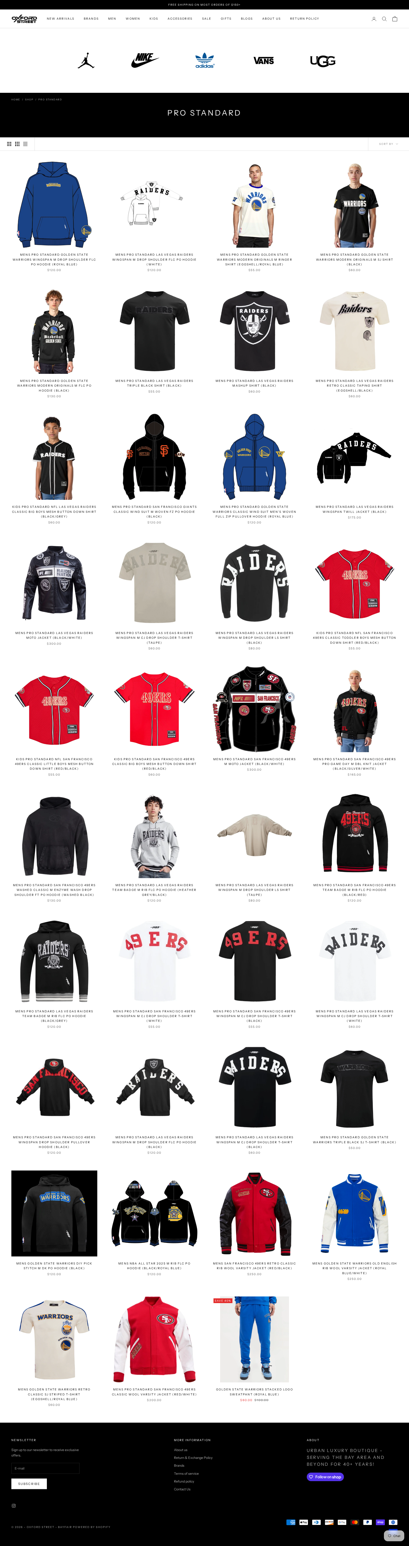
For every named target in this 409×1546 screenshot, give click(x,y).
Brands (91, 19)
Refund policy (184, 1481)
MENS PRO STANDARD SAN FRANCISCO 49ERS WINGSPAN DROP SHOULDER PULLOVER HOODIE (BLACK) (54, 1142)
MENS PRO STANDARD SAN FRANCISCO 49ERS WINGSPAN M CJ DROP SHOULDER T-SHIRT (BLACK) (254, 1016)
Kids (154, 19)
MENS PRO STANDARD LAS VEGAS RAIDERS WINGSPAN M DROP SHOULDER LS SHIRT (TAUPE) (255, 890)
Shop (29, 99)
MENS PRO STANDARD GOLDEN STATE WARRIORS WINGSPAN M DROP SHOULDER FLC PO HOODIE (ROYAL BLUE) (54, 259)
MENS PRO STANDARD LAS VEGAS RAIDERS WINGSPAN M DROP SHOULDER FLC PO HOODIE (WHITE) (154, 259)
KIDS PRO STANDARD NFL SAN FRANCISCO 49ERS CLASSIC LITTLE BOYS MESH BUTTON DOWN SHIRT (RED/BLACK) (54, 764)
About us (271, 19)
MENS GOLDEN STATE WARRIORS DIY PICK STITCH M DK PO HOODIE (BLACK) (54, 1266)
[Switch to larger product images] (9, 144)
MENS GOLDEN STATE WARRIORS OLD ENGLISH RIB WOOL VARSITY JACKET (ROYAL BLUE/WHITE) (354, 1268)
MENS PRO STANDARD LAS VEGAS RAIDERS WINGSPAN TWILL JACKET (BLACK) (355, 509)
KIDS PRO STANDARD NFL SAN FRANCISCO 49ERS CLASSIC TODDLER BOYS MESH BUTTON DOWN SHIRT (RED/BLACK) (354, 637)
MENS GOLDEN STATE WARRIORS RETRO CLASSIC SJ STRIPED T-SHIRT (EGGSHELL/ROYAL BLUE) (54, 1394)
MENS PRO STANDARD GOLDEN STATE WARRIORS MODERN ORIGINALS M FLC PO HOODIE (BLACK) (54, 385)
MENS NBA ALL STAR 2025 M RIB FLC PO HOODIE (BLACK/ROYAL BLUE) (154, 1266)
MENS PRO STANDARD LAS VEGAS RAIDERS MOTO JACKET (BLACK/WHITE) (54, 635)
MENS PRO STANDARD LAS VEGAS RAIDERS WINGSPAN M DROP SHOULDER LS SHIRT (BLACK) (255, 637)
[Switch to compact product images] (25, 144)
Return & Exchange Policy (193, 1458)
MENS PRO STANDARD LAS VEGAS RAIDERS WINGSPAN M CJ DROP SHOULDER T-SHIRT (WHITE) (355, 1016)
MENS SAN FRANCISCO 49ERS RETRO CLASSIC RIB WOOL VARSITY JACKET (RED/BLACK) (254, 1266)
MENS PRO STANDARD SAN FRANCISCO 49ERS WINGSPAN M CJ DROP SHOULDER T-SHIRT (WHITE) (154, 1016)
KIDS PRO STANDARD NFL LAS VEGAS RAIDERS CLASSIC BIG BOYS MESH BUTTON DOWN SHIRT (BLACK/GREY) (54, 511)
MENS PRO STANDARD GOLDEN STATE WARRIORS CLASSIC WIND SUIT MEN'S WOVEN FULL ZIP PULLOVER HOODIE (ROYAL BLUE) (254, 511)
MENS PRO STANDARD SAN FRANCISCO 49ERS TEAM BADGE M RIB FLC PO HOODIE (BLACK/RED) (354, 890)
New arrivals (60, 19)
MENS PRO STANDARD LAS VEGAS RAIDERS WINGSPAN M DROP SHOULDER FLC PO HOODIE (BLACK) (154, 1142)
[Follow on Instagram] (13, 1505)
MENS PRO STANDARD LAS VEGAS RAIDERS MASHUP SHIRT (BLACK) (255, 383)
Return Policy (304, 19)
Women (133, 19)
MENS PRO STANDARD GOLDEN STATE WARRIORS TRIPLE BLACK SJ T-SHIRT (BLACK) (354, 1139)
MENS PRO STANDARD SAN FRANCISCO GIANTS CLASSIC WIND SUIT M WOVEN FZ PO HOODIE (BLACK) (154, 511)
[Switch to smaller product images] (17, 144)
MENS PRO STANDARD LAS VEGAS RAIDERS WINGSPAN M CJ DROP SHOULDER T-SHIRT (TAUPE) (155, 637)
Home (15, 99)
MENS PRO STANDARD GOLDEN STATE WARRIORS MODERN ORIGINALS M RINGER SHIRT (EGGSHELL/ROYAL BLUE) (254, 259)
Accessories (180, 19)
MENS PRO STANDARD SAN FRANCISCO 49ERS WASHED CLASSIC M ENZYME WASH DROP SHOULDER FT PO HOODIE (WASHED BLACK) (54, 890)
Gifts (226, 19)
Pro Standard (50, 99)
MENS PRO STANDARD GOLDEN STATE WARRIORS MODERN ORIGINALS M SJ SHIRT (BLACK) (354, 259)
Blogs (247, 19)
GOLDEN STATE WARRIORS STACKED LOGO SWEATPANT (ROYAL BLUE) (254, 1392)
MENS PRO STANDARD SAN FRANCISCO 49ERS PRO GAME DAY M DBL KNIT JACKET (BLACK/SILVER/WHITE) (354, 764)
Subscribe (29, 1484)
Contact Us (182, 1489)
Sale (207, 19)
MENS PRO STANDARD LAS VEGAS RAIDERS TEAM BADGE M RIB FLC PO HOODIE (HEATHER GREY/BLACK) (154, 890)
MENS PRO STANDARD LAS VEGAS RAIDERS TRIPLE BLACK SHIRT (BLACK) (155, 383)
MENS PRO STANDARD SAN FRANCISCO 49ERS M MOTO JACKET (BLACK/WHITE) (254, 761)
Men (112, 19)
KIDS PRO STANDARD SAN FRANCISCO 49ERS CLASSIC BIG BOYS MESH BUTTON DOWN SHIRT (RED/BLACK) (154, 764)
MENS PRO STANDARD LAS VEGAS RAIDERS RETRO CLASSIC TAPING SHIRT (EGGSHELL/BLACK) (355, 385)
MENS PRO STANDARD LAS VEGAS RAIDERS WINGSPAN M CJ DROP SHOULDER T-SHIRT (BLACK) (255, 1142)
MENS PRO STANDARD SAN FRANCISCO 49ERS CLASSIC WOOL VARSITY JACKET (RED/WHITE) (154, 1392)
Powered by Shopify (92, 1527)
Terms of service (186, 1473)
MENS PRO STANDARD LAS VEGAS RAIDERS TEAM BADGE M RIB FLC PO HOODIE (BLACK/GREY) (54, 1016)
